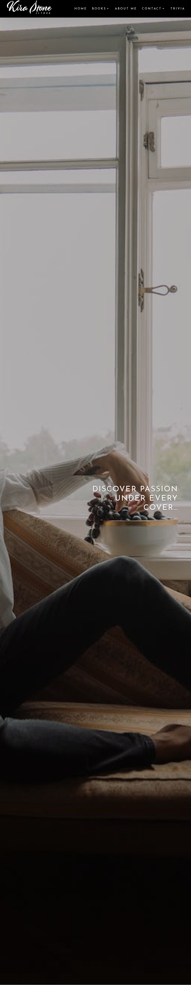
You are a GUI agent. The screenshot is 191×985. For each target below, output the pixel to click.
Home (80, 8)
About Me (126, 8)
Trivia (177, 8)
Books (99, 8)
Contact (152, 8)
